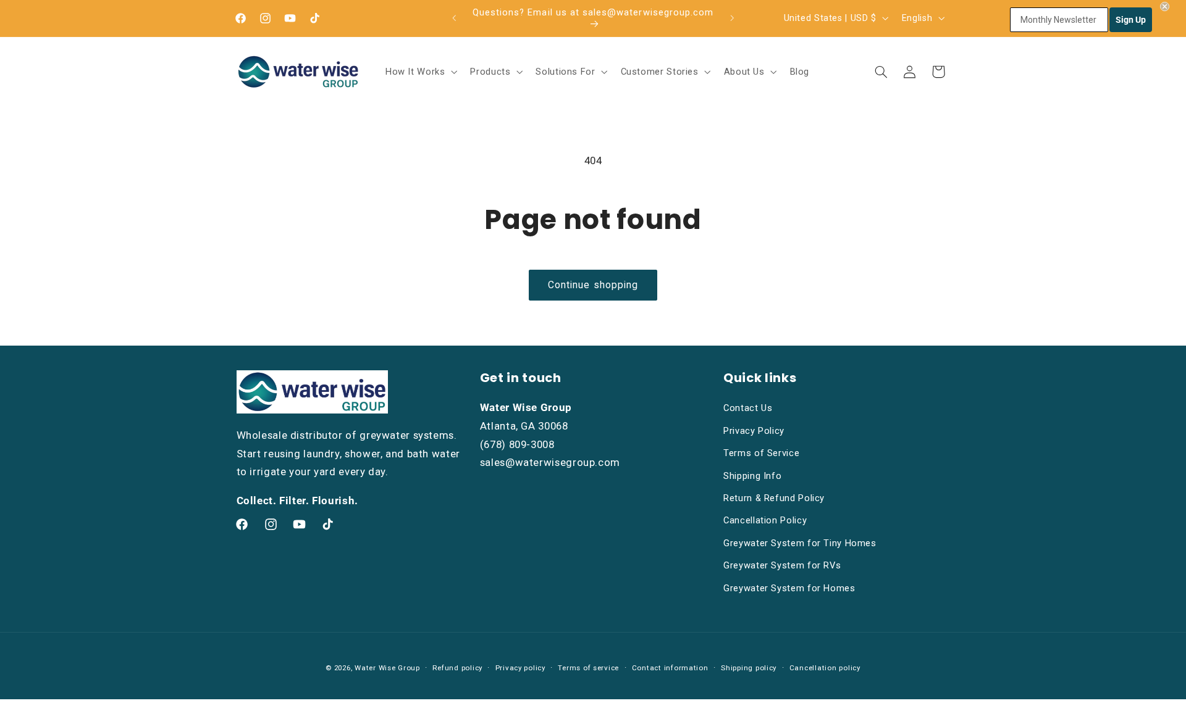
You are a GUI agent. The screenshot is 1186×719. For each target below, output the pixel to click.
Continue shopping (593, 285)
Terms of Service (761, 453)
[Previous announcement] (454, 18)
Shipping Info (752, 475)
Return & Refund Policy (774, 498)
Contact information (670, 667)
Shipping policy (748, 667)
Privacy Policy (753, 430)
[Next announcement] (732, 18)
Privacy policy (520, 667)
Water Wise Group (387, 667)
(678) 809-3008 (517, 444)
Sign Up (1131, 20)
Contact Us (747, 408)
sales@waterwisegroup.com (550, 462)
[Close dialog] (1164, 6)
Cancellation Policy (765, 520)
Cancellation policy (824, 667)
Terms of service (588, 667)
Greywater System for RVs (782, 565)
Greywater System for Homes (789, 588)
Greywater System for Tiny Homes (800, 543)
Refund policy (457, 667)
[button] (420, 71)
